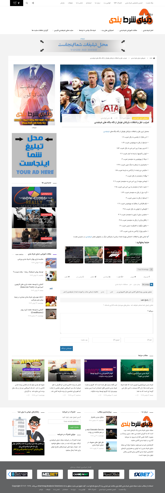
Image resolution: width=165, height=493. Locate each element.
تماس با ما (79, 3)
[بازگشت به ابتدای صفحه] (6, 487)
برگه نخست (149, 3)
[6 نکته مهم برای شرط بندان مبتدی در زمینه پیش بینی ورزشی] (51, 301)
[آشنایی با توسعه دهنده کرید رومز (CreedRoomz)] (51, 314)
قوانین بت (107, 3)
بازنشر (62, 3)
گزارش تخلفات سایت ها (40, 30)
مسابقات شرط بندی (121, 284)
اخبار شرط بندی (148, 30)
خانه (151, 58)
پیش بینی (136, 284)
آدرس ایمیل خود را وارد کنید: (71, 417)
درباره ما (97, 3)
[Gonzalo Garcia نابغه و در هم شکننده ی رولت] (111, 434)
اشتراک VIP (118, 3)
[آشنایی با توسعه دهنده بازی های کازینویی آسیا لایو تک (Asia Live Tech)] (51, 288)
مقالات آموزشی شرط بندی (128, 30)
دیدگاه (150, 311)
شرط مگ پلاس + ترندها (87, 30)
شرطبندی (106, 131)
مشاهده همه (19, 255)
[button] (9, 474)
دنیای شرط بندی (105, 118)
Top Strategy (143, 269)
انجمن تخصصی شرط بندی (133, 3)
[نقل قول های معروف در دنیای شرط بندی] (111, 446)
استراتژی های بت (108, 30)
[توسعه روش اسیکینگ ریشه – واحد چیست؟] (51, 276)
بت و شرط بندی (46, 194)
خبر (130, 284)
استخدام (88, 3)
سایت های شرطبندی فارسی (63, 30)
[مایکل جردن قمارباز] (111, 421)
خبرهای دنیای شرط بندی (138, 58)
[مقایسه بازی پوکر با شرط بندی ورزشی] (51, 263)
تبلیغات (70, 3)
